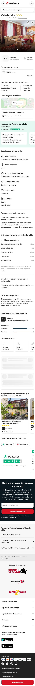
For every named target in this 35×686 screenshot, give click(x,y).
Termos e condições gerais (10, 668)
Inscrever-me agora (17, 511)
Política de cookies (7, 677)
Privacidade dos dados (9, 673)
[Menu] (3, 3)
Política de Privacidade (9, 517)
